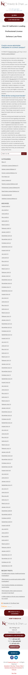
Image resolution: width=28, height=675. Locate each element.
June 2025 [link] (4, 257)
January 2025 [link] (5, 276)
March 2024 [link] (5, 312)
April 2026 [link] (4, 221)
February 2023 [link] (5, 360)
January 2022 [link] (5, 408)
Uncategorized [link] (5, 195)
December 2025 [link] (6, 235)
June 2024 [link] (4, 301)
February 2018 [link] (5, 547)
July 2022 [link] (4, 386)
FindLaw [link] (14, 669)
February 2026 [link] (5, 228)
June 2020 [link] (4, 477)
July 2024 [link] (4, 298)
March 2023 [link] (5, 356)
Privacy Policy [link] (19, 666)
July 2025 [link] (4, 254)
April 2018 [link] (4, 540)
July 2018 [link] (4, 529)
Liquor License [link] (5, 180)
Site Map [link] (12, 666)
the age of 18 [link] (13, 79)
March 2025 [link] (5, 268)
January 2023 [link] (5, 364)
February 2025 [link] (5, 272)
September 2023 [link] (6, 334)
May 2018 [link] (4, 536)
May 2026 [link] (4, 217)
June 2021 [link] (4, 433)
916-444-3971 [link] (15, 9)
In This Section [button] (14, 19)
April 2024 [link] (4, 309)
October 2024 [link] (5, 287)
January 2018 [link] (5, 551)
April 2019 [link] (4, 499)
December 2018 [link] (6, 510)
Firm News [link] (4, 176)
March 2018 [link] (5, 544)
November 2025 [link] (6, 239)
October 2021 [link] (5, 419)
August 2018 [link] (5, 525)
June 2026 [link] (4, 213)
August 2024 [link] (5, 294)
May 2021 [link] (4, 437)
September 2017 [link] (6, 565)
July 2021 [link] (4, 430)
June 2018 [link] (4, 532)
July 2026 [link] (4, 210)
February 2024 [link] (5, 316)
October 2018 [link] (5, 518)
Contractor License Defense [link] (9, 165)
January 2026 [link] (5, 232)
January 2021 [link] (5, 452)
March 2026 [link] (5, 224)
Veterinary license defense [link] (9, 198)
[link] (14, 5)
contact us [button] (14, 646)
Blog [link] (3, 162)
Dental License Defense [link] (8, 169)
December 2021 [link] (6, 411)
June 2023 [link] (4, 345)
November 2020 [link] (6, 459)
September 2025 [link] (6, 246)
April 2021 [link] (4, 441)
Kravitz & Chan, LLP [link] (13, 51)
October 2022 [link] (5, 375)
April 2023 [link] (4, 353)
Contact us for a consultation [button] (14, 612)
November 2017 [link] (6, 558)
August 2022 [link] (5, 382)
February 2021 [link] (5, 448)
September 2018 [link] (6, 521)
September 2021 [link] (6, 422)
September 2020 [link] (6, 466)
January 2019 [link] (5, 507)
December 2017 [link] (6, 554)
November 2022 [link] (6, 371)
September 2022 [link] (6, 378)
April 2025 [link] (4, 265)
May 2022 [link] (4, 393)
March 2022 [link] (5, 400)
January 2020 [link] (5, 481)
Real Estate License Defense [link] (9, 191)
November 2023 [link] (6, 327)
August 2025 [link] (5, 250)
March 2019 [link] (5, 503)
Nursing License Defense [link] (8, 54)
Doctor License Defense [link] (8, 173)
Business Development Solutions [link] (13, 667)
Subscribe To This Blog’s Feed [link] (11, 603)
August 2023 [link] (5, 338)
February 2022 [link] (5, 404)
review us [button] (14, 653)
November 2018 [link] (6, 514)
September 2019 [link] (6, 485)
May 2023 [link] (4, 349)
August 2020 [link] (5, 470)
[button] (14, 15)
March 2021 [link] (5, 444)
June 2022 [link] (4, 389)
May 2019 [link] (4, 496)
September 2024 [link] (6, 290)
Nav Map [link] (14, 673)
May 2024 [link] (4, 305)
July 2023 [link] (4, 342)
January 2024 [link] (5, 320)
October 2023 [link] (5, 331)
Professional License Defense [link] (9, 187)
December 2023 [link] (6, 323)
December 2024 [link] (6, 279)
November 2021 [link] (6, 415)
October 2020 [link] (5, 463)
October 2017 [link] (5, 562)
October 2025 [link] (5, 243)
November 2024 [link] (6, 283)
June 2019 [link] (4, 492)
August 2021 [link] (5, 426)
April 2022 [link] (4, 397)
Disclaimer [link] (7, 666)
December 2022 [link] (6, 367)
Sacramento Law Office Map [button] (14, 635)
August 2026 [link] (5, 206)
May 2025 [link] (4, 261)
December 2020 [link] (6, 455)
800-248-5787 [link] (18, 10)
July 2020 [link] (4, 474)
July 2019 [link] (4, 488)
